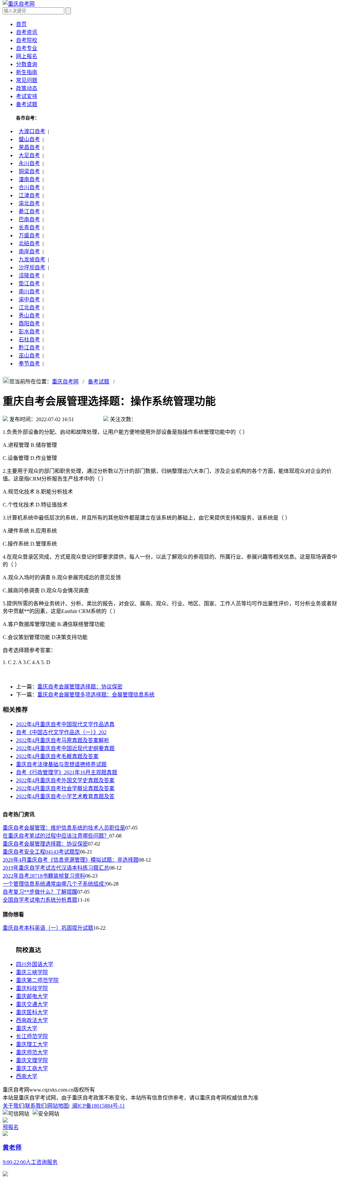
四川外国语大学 (34, 964)
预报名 (11, 1127)
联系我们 (35, 1106)
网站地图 (58, 1106)
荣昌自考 (29, 147)
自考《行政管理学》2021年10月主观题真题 (66, 772)
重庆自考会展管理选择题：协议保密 (80, 686)
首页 (21, 24)
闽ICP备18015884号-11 (98, 1106)
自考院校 (26, 40)
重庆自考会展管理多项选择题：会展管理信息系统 (96, 694)
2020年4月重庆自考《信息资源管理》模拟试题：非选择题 (71, 860)
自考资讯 (26, 32)
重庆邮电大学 (32, 996)
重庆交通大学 (32, 1004)
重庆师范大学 (32, 1052)
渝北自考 (29, 203)
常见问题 (26, 80)
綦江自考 (29, 211)
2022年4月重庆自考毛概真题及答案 (57, 756)
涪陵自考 (29, 275)
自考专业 (26, 48)
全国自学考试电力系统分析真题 (40, 900)
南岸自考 (29, 251)
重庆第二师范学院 (37, 980)
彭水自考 (29, 331)
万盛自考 (29, 235)
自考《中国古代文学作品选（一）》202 (61, 732)
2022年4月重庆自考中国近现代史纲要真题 (65, 748)
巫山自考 (29, 355)
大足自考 (29, 155)
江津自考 (29, 195)
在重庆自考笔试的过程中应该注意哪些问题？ (56, 836)
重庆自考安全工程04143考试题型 (41, 852)
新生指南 (26, 72)
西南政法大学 (32, 1020)
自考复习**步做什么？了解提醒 (40, 892)
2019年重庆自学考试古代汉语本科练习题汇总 (56, 868)
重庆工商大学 (32, 1068)
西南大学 (26, 1076)
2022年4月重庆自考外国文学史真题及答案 (65, 780)
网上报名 (26, 56)
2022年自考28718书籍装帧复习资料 (44, 876)
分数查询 (26, 64)
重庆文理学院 (32, 1060)
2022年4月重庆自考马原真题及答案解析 (62, 740)
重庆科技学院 (32, 988)
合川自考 (29, 187)
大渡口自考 (32, 131)
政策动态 (26, 88)
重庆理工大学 (32, 1044)
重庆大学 (26, 1028)
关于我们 (13, 1106)
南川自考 (29, 291)
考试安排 (26, 96)
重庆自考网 (65, 381)
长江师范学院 (32, 1036)
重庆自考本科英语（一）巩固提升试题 (48, 928)
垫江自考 (29, 283)
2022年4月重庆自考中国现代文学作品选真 (65, 724)
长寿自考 (29, 227)
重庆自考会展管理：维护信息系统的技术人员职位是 (64, 828)
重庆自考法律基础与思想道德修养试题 (61, 764)
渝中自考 (29, 299)
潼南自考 (29, 179)
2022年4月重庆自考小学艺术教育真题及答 (65, 796)
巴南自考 (29, 219)
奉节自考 (29, 363)
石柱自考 (29, 339)
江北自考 (29, 307)
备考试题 (26, 104)
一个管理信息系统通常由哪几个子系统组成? (54, 884)
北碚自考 (29, 243)
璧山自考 (29, 139)
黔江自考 (29, 347)
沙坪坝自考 (32, 267)
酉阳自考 (29, 323)
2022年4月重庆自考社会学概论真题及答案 (65, 788)
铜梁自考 (29, 171)
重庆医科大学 (32, 1012)
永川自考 (29, 163)
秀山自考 (29, 315)
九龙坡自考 (32, 259)
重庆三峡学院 (32, 972)
